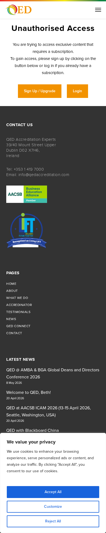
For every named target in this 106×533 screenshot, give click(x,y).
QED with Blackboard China (32, 430)
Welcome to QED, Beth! (28, 392)
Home (11, 284)
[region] (53, 483)
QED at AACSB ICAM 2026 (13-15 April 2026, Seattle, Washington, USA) (48, 411)
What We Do (17, 298)
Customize (53, 506)
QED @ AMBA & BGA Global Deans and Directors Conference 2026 (52, 373)
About (12, 291)
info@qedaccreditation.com (44, 174)
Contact (14, 333)
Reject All (53, 521)
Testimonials (18, 312)
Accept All (53, 492)
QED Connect (18, 326)
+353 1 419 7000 (29, 169)
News (11, 319)
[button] (98, 9)
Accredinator (19, 305)
